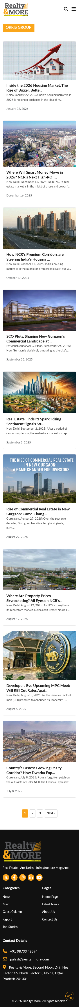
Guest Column (12, 911)
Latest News (50, 904)
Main (6, 904)
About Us (48, 911)
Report (7, 919)
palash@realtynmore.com (29, 959)
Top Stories (10, 927)
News (6, 897)
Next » (51, 813)
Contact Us (49, 919)
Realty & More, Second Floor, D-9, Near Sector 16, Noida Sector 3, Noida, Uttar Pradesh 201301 (36, 973)
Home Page (50, 897)
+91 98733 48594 (23, 951)
